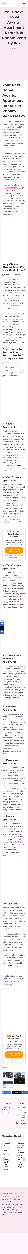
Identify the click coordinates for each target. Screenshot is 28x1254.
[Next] (24, 1159)
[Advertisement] (14, 65)
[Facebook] (2, 624)
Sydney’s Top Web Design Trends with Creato (7, 1109)
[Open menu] (24, 3)
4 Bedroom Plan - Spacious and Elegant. (8, 1074)
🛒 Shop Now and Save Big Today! (14, 550)
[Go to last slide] (4, 1159)
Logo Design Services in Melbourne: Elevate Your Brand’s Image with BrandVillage (21, 1113)
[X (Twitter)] (2, 628)
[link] (5, 1074)
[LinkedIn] (2, 632)
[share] (11, 1073)
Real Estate (14, 8)
